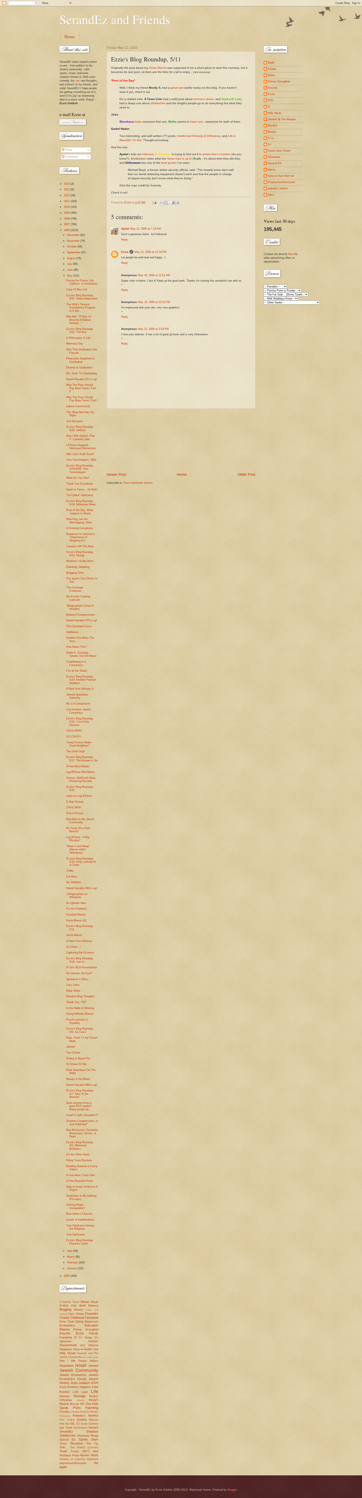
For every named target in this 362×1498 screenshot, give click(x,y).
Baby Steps (73, 990)
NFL (82, 1404)
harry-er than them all (281, 175)
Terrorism (76, 1443)
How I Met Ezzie (90, 1357)
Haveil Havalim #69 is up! (81, 888)
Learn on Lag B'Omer (79, 795)
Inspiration (66, 1365)
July (70, 263)
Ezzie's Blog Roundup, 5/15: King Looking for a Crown (81, 862)
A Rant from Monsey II (80, 688)
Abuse (84, 1301)
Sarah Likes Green (279, 150)
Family (93, 1333)
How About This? (76, 646)
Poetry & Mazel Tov (78, 1058)
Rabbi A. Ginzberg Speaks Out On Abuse (81, 654)
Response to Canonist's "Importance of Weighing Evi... (80, 537)
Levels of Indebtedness (80, 1219)
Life (94, 1391)
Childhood (77, 1317)
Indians (93, 1360)
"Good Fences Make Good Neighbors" (78, 744)
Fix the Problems (76, 908)
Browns (78, 1309)
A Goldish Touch (69, 1302)
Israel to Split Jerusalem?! (82, 1115)
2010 (67, 206)
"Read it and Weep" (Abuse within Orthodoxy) (78, 849)
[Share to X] (170, 203)
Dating (79, 1321)
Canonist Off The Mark (80, 546)
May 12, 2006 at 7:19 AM (145, 228)
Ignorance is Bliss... (78, 979)
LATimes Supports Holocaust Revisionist (81, 446)
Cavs (71, 1313)
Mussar (74, 1404)
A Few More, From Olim (80, 1175)
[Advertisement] (181, 440)
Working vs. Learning (72, 1459)
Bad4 (82, 1305)
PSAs (77, 1408)
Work (94, 1455)
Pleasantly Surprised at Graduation (80, 360)
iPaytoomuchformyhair (281, 182)
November (73, 240)
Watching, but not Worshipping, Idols (79, 521)
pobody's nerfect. (278, 188)
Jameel (70, 1046)
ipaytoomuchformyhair (72, 1463)
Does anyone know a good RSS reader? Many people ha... (79, 1106)
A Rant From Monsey (79, 941)
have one (196, 121)
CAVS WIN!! (73, 807)
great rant (177, 87)
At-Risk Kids (68, 1305)
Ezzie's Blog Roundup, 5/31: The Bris (80, 330)
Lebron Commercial (78, 406)
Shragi (94, 1435)
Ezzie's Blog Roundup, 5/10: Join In (80, 960)
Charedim (91, 1313)
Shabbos (92, 1431)
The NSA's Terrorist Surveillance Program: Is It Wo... (81, 307)
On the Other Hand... (79, 1154)
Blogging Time (75, 572)
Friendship (65, 1337)
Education (91, 1325)
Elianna (64, 1329)
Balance (93, 1305)
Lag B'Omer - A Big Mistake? (77, 839)
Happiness (65, 1349)
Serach (93, 1427)
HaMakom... (73, 632)
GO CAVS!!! (73, 736)
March (71, 1256)
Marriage (80, 1396)
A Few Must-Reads (77, 766)
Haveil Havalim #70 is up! (81, 620)
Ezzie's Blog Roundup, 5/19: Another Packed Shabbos (81, 680)
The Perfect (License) (84, 1447)
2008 (67, 218)
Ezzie (124, 252)
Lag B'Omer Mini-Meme (80, 772)
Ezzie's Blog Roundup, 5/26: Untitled (80, 428)
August (71, 258)
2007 (67, 224)
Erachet (64, 1333)
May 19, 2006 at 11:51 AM (154, 275)
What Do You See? (77, 477)
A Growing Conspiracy (79, 528)
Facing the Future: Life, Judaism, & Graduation (81, 282)
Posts (68, 149)
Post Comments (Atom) (138, 482)
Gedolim (93, 1341)
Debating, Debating (77, 566)
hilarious (148, 154)
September (74, 252)
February (73, 1262)
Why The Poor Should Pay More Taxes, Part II (81, 388)
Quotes (82, 1419)
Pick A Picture (74, 813)
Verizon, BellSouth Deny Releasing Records (81, 779)
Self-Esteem (80, 1427)
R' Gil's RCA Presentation (81, 967)
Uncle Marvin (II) (76, 920)
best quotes (169, 162)
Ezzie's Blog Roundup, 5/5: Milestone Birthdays (80, 1145)
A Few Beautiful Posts (79, 1180)
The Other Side (75, 751)
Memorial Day (74, 343)
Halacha (93, 1345)
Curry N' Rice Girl (76, 289)
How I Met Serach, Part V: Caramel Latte (80, 437)
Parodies (64, 1411)
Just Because (74, 421)
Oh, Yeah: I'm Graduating (81, 373)
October (72, 246)
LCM (75, 1392)
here (290, 254)
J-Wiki (70, 870)
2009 (67, 212)
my (78, 80)
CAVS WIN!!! (74, 730)
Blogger (232, 1489)
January (72, 1268)
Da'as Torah (66, 1321)
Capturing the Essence (80, 952)
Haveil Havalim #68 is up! (81, 1084)
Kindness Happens (78, 1387)
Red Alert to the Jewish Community (80, 821)
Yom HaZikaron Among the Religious (80, 1227)
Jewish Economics (73, 1375)
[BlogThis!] (166, 203)
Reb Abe (64, 1424)
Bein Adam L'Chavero (79, 1213)
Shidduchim (67, 1435)
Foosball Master (76, 914)
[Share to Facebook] (174, 203)
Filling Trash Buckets (79, 1160)
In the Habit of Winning (80, 1008)
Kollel (95, 1387)
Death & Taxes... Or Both (81, 489)
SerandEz (66, 1431)
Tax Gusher (73, 1052)
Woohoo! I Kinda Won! (79, 561)
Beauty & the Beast (78, 1079)
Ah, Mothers (73, 882)
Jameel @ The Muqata (282, 119)
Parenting (91, 1408)
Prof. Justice (67, 1420)
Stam (94, 1439)
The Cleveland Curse (79, 626)
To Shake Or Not (76, 1064)
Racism (93, 1419)
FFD (270, 100)
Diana (271, 75)
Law (85, 1392)
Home (70, 36)
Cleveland (91, 1317)
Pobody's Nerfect (85, 1415)
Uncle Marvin (157, 67)
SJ (78, 1423)
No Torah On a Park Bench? (78, 830)
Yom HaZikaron (75, 1234)
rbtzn (271, 194)
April (70, 1250)
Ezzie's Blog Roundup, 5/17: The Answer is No (82, 759)
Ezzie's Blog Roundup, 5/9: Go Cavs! (80, 1030)
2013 (67, 189)
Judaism (84, 1383)
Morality (80, 1400)
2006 (67, 230)
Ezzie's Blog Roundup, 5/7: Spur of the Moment (80, 1094)
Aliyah (94, 1301)
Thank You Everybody (79, 483)
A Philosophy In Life (78, 337)
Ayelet (125, 228)
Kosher (64, 1392)
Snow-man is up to (179, 158)
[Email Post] (154, 202)
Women (84, 1455)
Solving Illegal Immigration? (75, 1206)
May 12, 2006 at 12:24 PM (150, 252)
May (70, 275)
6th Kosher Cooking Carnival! (78, 598)
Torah (63, 1451)
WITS (86, 1451)
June (70, 269)
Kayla (62, 1387)
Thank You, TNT (76, 1002)
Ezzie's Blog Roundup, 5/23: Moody (80, 553)
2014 (67, 183)
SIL (72, 1423)
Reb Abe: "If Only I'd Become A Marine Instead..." (78, 320)
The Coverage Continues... (75, 589)
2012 (67, 195)
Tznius (75, 1451)
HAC (82, 1345)
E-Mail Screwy (75, 801)
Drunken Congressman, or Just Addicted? (82, 1122)
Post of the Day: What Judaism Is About (79, 511)
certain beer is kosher (216, 154)
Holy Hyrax (67, 1353)
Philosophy (64, 1416)
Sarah (84, 1424)
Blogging (65, 1309)
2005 (67, 1275)
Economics (67, 1325)
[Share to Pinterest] (178, 203)
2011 (67, 201)
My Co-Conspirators (78, 703)
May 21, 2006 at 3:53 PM (153, 328)
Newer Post (116, 474)
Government (68, 1345)
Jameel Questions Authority (77, 696)
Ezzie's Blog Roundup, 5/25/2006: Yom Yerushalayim (80, 469)
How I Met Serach (73, 1360)
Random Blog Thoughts (80, 996)
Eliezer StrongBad (85, 1329)
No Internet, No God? (79, 973)
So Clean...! (73, 946)
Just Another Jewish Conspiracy (78, 711)
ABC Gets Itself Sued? (80, 454)
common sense (203, 99)
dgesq (271, 169)
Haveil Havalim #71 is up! (81, 379)
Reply (124, 239)
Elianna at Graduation (79, 367)
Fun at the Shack (76, 670)
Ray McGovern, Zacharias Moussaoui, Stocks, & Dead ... (82, 1133)
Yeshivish (92, 1459)
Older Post (246, 474)
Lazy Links (72, 984)
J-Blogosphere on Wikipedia (76, 895)
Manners (64, 1396)
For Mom (71, 876)
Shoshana (83, 1435)
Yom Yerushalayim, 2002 (81, 459)
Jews (74, 1383)
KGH (94, 1383)
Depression (91, 1321)
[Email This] (162, 203)
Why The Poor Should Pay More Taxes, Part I (82, 399)
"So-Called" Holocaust (79, 495)
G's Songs (85, 1337)
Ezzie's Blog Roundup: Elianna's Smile (80, 1242)
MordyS (93, 1400)
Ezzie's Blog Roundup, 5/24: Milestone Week (81, 502)
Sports (83, 1439)
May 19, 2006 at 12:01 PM (154, 302)
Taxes (63, 1443)
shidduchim (157, 103)
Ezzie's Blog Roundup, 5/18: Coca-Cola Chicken (80, 722)
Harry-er (78, 1349)
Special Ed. (67, 1439)
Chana (80, 1313)
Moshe (64, 1404)
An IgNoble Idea (76, 903)
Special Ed (274, 163)
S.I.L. (271, 138)
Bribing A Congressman (80, 614)
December (73, 235)
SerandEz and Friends (114, 19)
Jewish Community (78, 1370)
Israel (80, 1365)
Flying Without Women (80, 1013)
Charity (64, 1317)
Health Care (91, 1349)
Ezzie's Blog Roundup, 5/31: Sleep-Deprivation (82, 297)
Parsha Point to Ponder (84, 1412)
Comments (71, 156)
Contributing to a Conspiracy (76, 663)
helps (138, 121)
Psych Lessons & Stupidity (77, 1021)
